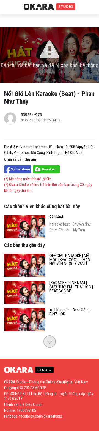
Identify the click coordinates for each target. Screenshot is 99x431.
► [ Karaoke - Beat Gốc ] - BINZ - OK (71, 312)
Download (49, 169)
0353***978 (31, 115)
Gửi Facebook (21, 169)
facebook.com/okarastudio (40, 416)
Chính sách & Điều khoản (23, 404)
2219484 (56, 217)
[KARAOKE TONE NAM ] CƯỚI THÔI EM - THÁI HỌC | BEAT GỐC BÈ (71, 287)
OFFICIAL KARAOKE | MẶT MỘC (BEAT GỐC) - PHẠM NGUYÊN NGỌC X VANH (70, 260)
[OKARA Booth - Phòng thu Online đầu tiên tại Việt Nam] (49, 7)
